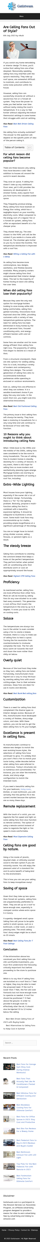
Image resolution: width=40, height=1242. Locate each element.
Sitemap (34, 1230)
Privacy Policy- (14, 1230)
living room (26, 789)
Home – (5, 1230)
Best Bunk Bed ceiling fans (24, 693)
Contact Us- (26, 1230)
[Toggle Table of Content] (28, 148)
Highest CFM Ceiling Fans (24, 576)
